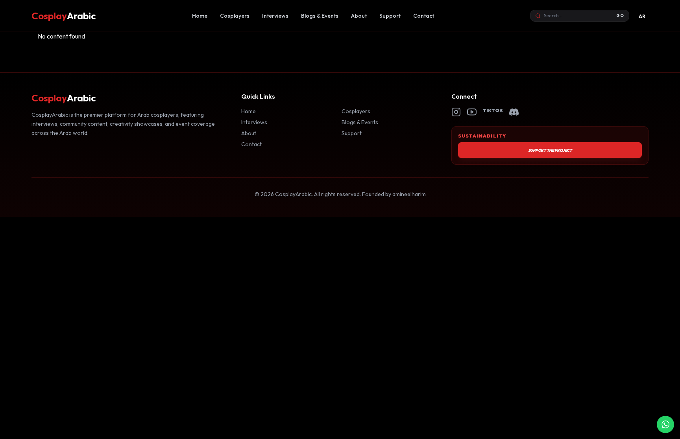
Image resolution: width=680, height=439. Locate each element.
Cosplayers (234, 15)
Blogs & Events (319, 15)
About (359, 15)
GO (620, 15)
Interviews (275, 15)
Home (199, 15)
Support (390, 15)
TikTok (493, 110)
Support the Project (550, 150)
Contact (423, 15)
